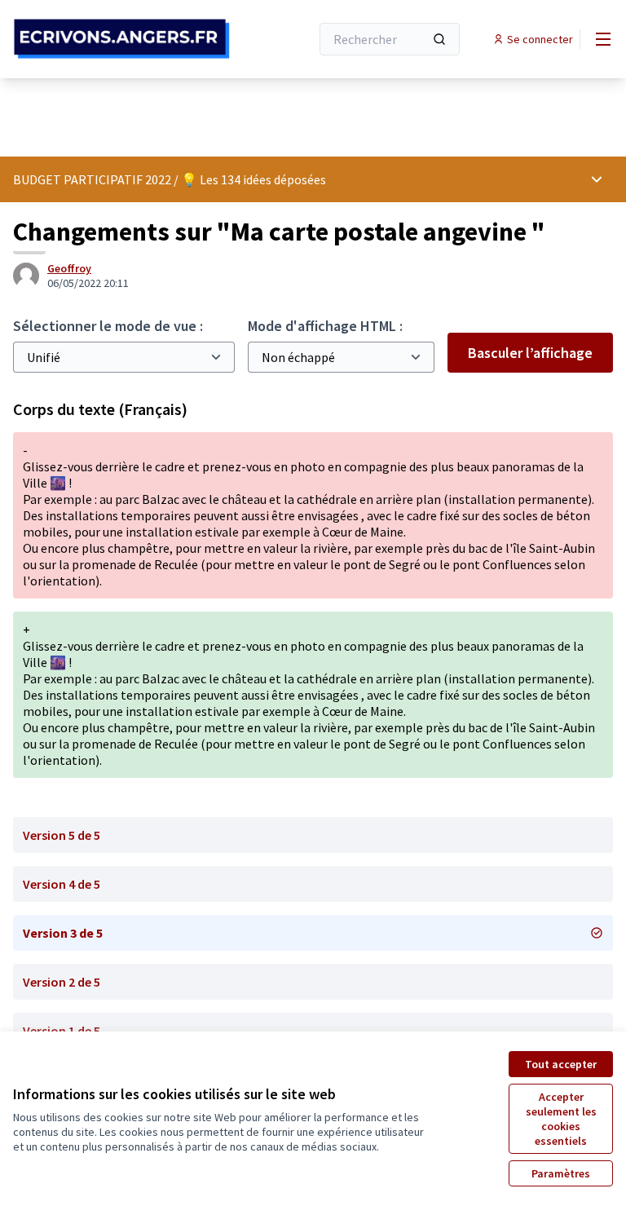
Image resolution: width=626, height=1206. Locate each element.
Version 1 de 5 (61, 1031)
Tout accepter (561, 1064)
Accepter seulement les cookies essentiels (561, 1118)
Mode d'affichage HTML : (325, 325)
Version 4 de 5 (61, 884)
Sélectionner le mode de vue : (108, 325)
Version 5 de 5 (61, 835)
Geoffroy (69, 268)
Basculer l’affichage (530, 352)
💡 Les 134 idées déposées (253, 179)
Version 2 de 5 (61, 982)
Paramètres (560, 1173)
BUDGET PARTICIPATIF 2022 (92, 179)
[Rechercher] (439, 39)
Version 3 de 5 (63, 933)
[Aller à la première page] (121, 38)
